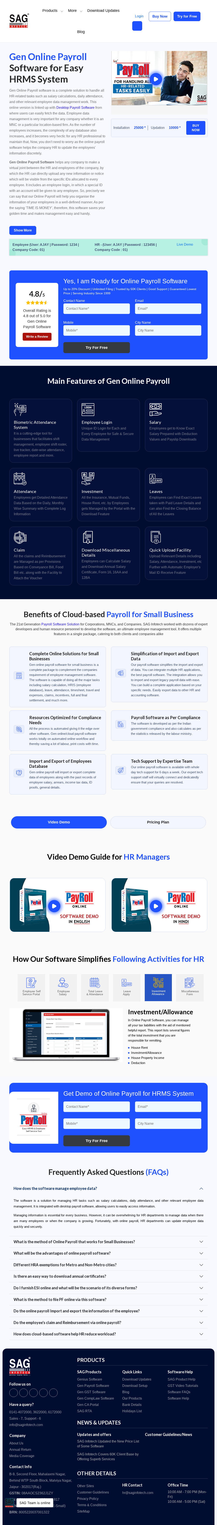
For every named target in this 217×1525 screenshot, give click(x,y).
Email (139, 301)
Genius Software (89, 1379)
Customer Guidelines (93, 1492)
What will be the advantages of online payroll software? (62, 1253)
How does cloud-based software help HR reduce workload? (65, 1334)
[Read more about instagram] (33, 1393)
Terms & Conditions (92, 1505)
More (72, 10)
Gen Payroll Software (93, 1385)
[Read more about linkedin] (43, 1393)
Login (139, 16)
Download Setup (134, 1385)
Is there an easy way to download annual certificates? (60, 1276)
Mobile (68, 322)
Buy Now (159, 16)
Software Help (178, 1398)
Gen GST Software (91, 1392)
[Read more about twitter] (23, 1393)
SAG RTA (84, 1411)
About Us (16, 1443)
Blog (81, 32)
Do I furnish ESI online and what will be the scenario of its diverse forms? (75, 1288)
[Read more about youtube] (53, 1393)
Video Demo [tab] (59, 822)
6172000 (54, 1412)
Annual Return (20, 1449)
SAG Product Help (181, 1379)
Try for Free (187, 16)
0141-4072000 (20, 1412)
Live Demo (185, 244)
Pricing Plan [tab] (158, 822)
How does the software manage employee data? (55, 1188)
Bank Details (132, 1405)
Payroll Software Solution (60, 624)
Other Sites (85, 1486)
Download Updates (103, 10)
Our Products (132, 1398)
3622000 (39, 1412)
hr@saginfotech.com (137, 1493)
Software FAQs (179, 1392)
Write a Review (37, 336)
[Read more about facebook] (13, 1393)
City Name (143, 322)
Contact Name (74, 301)
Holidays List (132, 1411)
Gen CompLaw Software (95, 1398)
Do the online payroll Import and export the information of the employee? (77, 1311)
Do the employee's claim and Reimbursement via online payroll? (67, 1322)
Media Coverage (21, 1456)
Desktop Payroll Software (75, 107)
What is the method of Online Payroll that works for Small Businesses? (74, 1241)
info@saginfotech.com (26, 1425)
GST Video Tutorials (183, 1385)
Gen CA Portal (88, 1405)
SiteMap (83, 1511)
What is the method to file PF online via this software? (60, 1299)
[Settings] (137, 26)
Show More (23, 230)
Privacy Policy (88, 1498)
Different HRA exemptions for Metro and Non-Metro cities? (65, 1264)
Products (49, 10)
